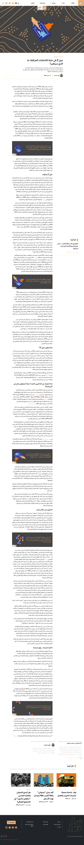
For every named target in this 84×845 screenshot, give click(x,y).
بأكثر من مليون (32, 404)
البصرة (36, 257)
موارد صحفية (45, 821)
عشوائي (44, 439)
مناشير (33, 3)
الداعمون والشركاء (57, 824)
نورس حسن (28, 804)
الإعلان (47, 375)
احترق (43, 199)
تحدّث (46, 559)
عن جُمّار (59, 821)
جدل (63, 3)
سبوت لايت (42, 3)
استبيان (49, 439)
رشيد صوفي (74, 798)
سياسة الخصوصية (30, 821)
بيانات (45, 399)
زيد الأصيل (51, 801)
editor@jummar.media (74, 758)
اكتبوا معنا (12, 822)
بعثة (37, 377)
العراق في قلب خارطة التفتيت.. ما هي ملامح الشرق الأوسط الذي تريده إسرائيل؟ (67, 246)
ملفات (72, 3)
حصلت (50, 111)
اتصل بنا (59, 827)
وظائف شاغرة (45, 824)
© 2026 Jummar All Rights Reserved (75, 836)
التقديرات (36, 394)
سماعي (54, 3)
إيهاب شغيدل (56, 75)
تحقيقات (55, 57)
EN (16, 3)
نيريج (16, 736)
